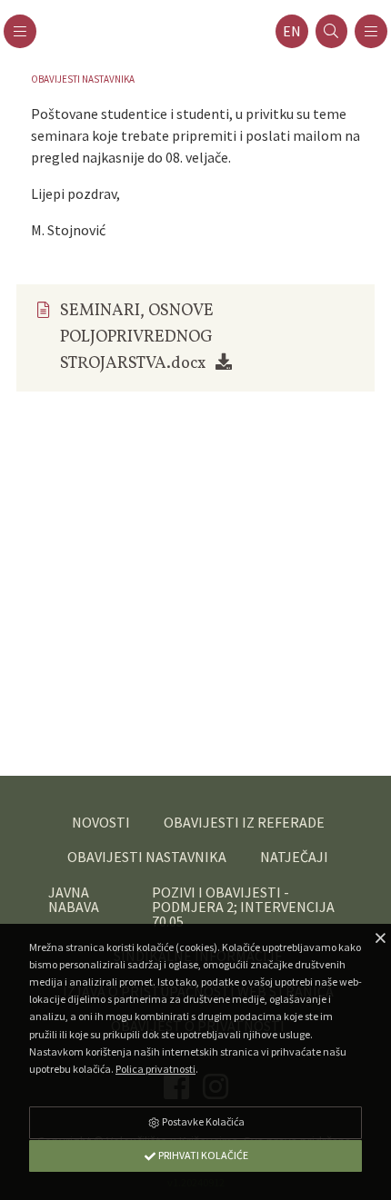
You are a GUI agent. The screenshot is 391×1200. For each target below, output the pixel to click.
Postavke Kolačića (202, 1121)
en (292, 31)
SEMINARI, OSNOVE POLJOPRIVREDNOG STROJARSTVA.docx (137, 337)
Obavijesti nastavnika (83, 79)
